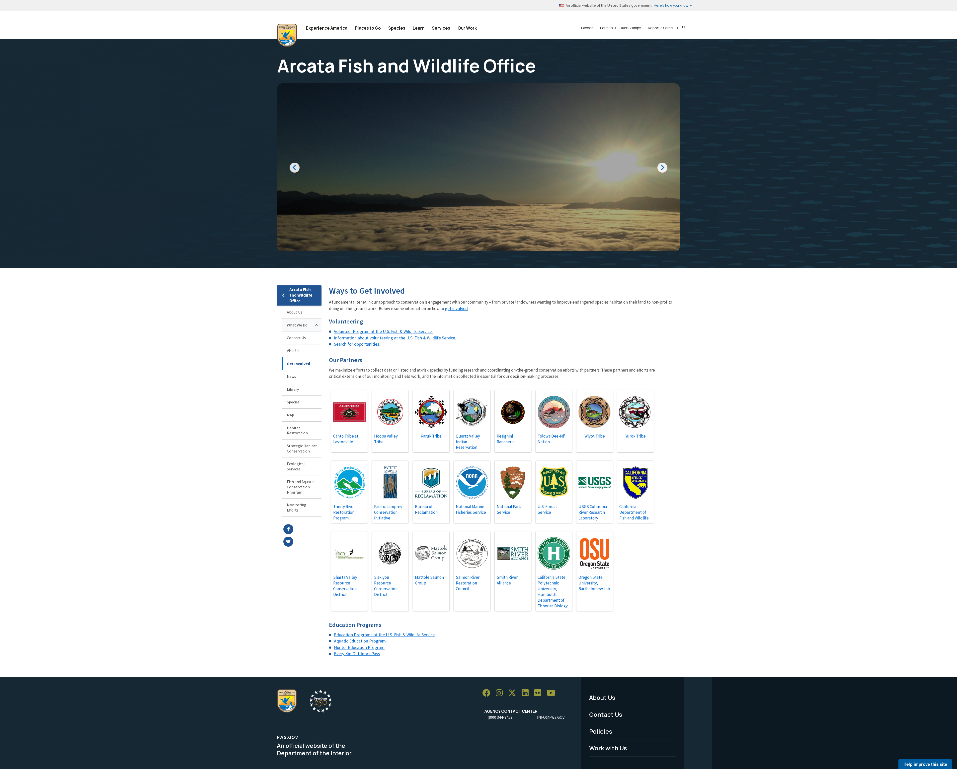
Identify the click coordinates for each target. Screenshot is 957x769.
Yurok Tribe (635, 436)
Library (293, 389)
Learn (418, 28)
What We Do (297, 324)
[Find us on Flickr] (539, 693)
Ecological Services (296, 466)
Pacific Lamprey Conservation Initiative (388, 512)
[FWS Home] (287, 35)
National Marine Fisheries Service (471, 509)
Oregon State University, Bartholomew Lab (594, 583)
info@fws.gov (550, 717)
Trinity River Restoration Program (344, 512)
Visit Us (293, 350)
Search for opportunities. (357, 344)
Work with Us (608, 748)
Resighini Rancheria (505, 439)
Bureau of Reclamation (426, 509)
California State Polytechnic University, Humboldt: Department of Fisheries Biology (553, 592)
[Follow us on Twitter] (514, 693)
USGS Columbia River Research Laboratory (592, 512)
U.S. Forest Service (547, 509)
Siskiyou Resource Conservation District (386, 586)
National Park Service (509, 509)
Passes (587, 27)
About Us (294, 312)
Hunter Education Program (359, 647)
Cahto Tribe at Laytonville (345, 439)
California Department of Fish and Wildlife (634, 512)
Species (396, 28)
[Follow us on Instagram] (501, 693)
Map (290, 414)
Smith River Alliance (507, 580)
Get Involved (298, 363)
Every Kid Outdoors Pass (357, 653)
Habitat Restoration (297, 430)
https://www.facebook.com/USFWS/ (302, 529)
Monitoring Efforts (296, 507)
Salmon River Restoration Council (467, 583)
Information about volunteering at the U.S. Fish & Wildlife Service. (395, 338)
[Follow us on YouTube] (553, 693)
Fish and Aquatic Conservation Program (300, 486)
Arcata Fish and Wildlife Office (300, 295)
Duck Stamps (630, 27)
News (291, 376)
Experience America (326, 28)
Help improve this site (925, 764)
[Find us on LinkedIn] (527, 693)
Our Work (467, 28)
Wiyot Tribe (594, 436)
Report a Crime (660, 27)
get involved (456, 308)
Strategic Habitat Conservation (302, 448)
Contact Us (296, 337)
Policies (600, 731)
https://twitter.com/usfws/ (302, 542)
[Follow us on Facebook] (488, 693)
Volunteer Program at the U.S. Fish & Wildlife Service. (383, 331)
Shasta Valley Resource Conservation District (345, 586)
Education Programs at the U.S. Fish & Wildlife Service (384, 635)
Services (441, 28)
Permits (606, 27)
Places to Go (368, 28)
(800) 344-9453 (499, 717)
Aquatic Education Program (360, 641)
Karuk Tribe (431, 436)
